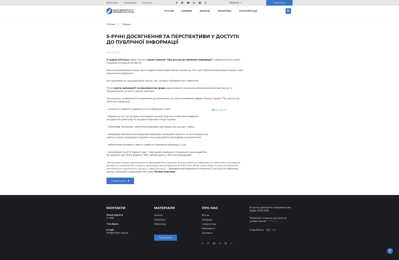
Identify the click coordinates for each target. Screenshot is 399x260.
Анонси (205, 10)
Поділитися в (119, 180)
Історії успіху (209, 224)
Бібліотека (112, 2)
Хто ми (169, 10)
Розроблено (257, 229)
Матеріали (164, 208)
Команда (207, 219)
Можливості (208, 228)
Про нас (210, 208)
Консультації (248, 10)
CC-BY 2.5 (272, 221)
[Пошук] (288, 11)
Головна (110, 24)
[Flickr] (200, 3)
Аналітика (225, 10)
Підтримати (130, 2)
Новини (187, 10)
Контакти (147, 2)
